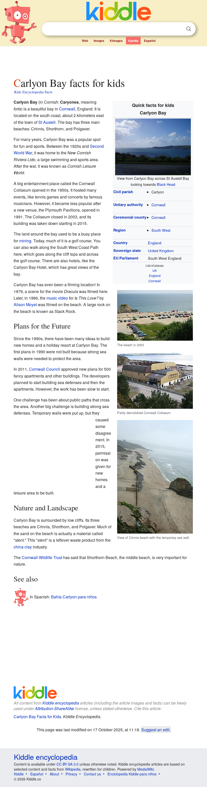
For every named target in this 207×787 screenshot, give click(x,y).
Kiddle (19, 773)
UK (154, 270)
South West (160, 230)
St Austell (47, 122)
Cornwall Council (44, 369)
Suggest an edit (155, 729)
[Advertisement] (104, 60)
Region (119, 229)
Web (85, 40)
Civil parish (123, 191)
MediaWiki (145, 769)
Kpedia (133, 40)
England (154, 242)
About (54, 773)
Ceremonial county (129, 217)
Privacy (71, 773)
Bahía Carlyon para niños (74, 597)
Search (189, 29)
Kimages (116, 40)
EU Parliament (125, 257)
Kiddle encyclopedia (60, 703)
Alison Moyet (25, 304)
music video (57, 298)
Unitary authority (128, 204)
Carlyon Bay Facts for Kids (37, 716)
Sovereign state (127, 250)
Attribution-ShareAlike (54, 708)
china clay (23, 547)
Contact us (92, 773)
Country (120, 242)
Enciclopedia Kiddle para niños (132, 773)
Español (150, 40)
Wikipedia (73, 769)
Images (99, 40)
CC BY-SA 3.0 (68, 764)
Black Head (166, 184)
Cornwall (158, 204)
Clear (178, 29)
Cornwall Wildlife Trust (42, 557)
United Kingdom (161, 250)
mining (25, 241)
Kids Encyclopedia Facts (33, 91)
